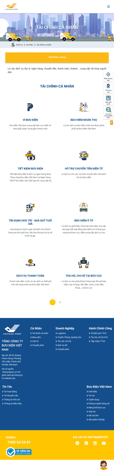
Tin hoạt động (10, 391)
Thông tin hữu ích (12, 399)
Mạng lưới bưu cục (97, 407)
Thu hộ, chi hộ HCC (99, 337)
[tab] (57, 57)
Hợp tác (92, 411)
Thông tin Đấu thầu (13, 403)
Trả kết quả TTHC (99, 333)
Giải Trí (35, 341)
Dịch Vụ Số (62, 345)
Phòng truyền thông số (99, 403)
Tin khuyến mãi (11, 395)
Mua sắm (36, 337)
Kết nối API (93, 415)
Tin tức (91, 395)
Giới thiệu (92, 391)
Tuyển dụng (93, 399)
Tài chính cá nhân (40, 333)
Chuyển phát (38, 345)
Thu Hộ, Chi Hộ (64, 341)
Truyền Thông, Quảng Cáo (69, 337)
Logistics (61, 333)
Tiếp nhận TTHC (98, 341)
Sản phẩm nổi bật (96, 419)
